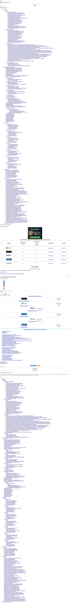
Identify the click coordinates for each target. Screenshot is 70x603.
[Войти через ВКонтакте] (4, 283)
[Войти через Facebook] (4, 284)
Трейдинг (43, 374)
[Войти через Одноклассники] (4, 289)
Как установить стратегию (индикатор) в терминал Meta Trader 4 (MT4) (12, 273)
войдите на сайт (10, 270)
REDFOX (13, 276)
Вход (6, 7)
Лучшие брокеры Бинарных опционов (35, 296)
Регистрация (2, 7)
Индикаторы (9, 224)
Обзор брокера (50, 251)
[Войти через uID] (4, 281)
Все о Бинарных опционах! (4, 2)
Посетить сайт (63, 251)
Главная (1, 224)
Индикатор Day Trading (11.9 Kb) (35, 268)
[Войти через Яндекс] (4, 286)
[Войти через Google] (4, 287)
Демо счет (58, 304)
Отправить (5, 293)
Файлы (5, 224)
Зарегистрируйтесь (3, 270)
